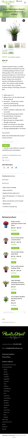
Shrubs (4, 429)
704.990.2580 (17, 344)
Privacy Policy (6, 357)
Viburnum (6, 412)
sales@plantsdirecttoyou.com (14, 348)
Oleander (6, 403)
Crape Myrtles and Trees (9, 365)
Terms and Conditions (8, 354)
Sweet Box (7, 410)
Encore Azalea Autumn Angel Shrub (17, 253)
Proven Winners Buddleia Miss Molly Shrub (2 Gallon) (18, 299)
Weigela (6, 417)
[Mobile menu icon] (25, 2)
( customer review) (14, 57)
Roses (3, 424)
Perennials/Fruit (7, 422)
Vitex (5, 415)
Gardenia (6, 381)
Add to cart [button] (14, 309)
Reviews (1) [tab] (5, 183)
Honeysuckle (7, 389)
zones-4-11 (7, 160)
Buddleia (6, 374)
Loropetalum (7, 398)
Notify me (6, 145)
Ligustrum (6, 396)
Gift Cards (5, 420)
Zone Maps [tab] (5, 179)
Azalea (5, 372)
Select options (15, 234)
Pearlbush (6, 405)
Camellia (6, 377)
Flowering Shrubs (13, 155)
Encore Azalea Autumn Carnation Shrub (17, 239)
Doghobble (6, 379)
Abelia (5, 369)
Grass (19, 155)
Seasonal (4, 427)
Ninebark (6, 400)
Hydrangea (7, 391)
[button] (23, 20)
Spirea (5, 408)
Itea (5, 393)
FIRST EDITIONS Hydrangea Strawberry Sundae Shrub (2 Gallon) (17, 282)
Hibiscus (6, 386)
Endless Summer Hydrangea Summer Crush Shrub (18, 223)
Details (13, 262)
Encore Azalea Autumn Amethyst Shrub (17, 267)
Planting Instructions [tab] (8, 176)
